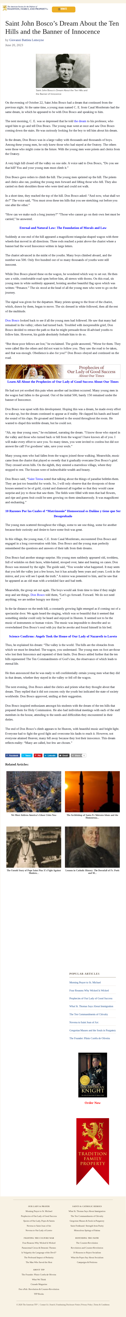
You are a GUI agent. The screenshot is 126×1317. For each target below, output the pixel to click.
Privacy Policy (87, 1305)
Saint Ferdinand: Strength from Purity (87, 1225)
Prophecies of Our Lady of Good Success (90, 998)
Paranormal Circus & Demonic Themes (39, 1248)
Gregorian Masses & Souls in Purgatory (87, 1221)
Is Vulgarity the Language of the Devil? (38, 1252)
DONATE (63, 9)
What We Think (39, 1279)
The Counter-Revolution (87, 1243)
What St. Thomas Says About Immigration (91, 1006)
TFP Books (39, 1294)
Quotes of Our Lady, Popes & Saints (39, 1221)
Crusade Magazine (39, 1284)
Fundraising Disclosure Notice (68, 1305)
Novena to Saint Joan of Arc (84, 1022)
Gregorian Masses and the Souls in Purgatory (92, 1030)
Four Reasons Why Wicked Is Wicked (89, 990)
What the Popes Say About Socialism (87, 1257)
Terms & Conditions (102, 1305)
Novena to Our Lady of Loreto (39, 1230)
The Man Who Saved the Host (39, 1262)
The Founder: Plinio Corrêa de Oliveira (89, 1038)
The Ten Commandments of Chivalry (88, 1014)
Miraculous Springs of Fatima (87, 1230)
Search (52, 1305)
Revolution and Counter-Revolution (87, 1248)
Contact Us (44, 1305)
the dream (80, 121)
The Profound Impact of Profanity (39, 1257)
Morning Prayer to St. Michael (85, 982)
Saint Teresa (35, 479)
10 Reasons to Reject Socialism (87, 1252)
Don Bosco (12, 320)
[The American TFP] (25, 8)
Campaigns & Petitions (87, 1262)
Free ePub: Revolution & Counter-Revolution (39, 1289)
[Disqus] (63, 925)
